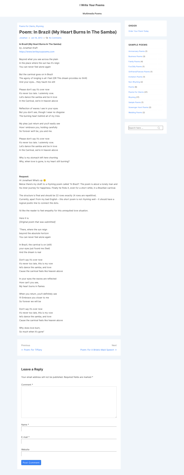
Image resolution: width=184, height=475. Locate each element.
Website (25, 449)
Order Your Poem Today (139, 31)
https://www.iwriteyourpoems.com (36, 51)
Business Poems (135, 56)
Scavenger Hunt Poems (138, 107)
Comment (27, 384)
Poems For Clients (27, 26)
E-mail (24, 437)
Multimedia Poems (92, 13)
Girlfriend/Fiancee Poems (139, 72)
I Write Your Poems (92, 5)
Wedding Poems (135, 112)
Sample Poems (135, 102)
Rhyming (40, 26)
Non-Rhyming (134, 82)
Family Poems (134, 61)
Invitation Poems (135, 77)
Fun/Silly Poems (135, 66)
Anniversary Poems (137, 51)
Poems (131, 87)
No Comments (55, 38)
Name (24, 424)
